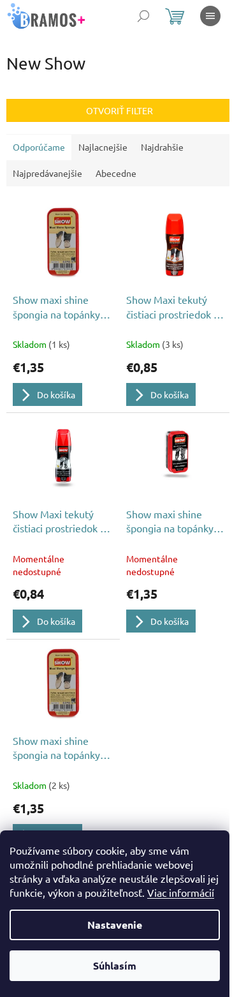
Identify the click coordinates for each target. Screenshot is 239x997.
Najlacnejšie (102, 147)
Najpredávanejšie (47, 173)
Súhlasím (114, 965)
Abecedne (116, 173)
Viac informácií (180, 892)
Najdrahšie (162, 147)
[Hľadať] (143, 16)
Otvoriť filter (119, 110)
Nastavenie (114, 924)
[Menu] (210, 16)
